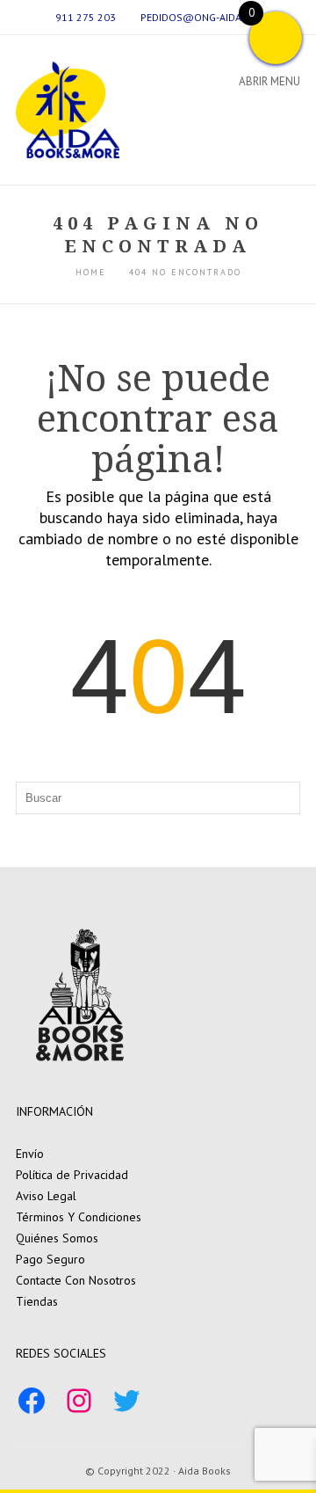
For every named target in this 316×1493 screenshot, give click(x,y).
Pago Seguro (50, 1259)
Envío (30, 1154)
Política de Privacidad (72, 1175)
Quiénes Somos (57, 1238)
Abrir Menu (269, 81)
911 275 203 (85, 17)
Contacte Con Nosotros (76, 1280)
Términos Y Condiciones (78, 1217)
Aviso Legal (46, 1196)
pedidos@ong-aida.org (202, 17)
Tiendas (37, 1301)
